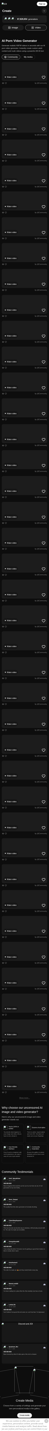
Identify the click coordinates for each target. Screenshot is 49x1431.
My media (28, 57)
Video (38, 27)
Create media (24, 1415)
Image (15, 27)
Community (13, 57)
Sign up (42, 4)
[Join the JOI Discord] (24, 1333)
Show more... (24, 1098)
